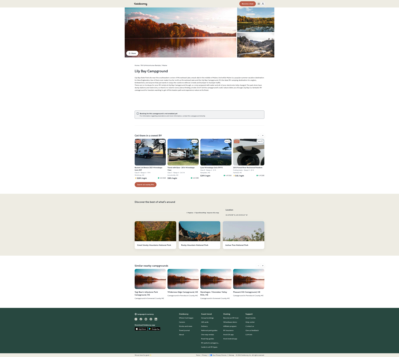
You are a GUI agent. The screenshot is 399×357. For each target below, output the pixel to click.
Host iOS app (228, 334)
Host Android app (230, 338)
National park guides (209, 330)
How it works (251, 318)
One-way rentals (207, 334)
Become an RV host (230, 318)
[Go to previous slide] (258, 135)
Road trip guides (207, 338)
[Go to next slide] (262, 135)
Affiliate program (229, 326)
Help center (250, 322)
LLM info (249, 334)
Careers (182, 322)
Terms (198, 355)
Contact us (250, 326)
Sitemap (231, 355)
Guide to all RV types (209, 347)
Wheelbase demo (230, 322)
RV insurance (228, 330)
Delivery (204, 326)
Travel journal (184, 330)
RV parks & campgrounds (211, 343)
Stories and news (185, 326)
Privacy (204, 355)
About (181, 334)
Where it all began (186, 318)
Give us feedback (252, 330)
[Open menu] (261, 4)
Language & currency (145, 314)
